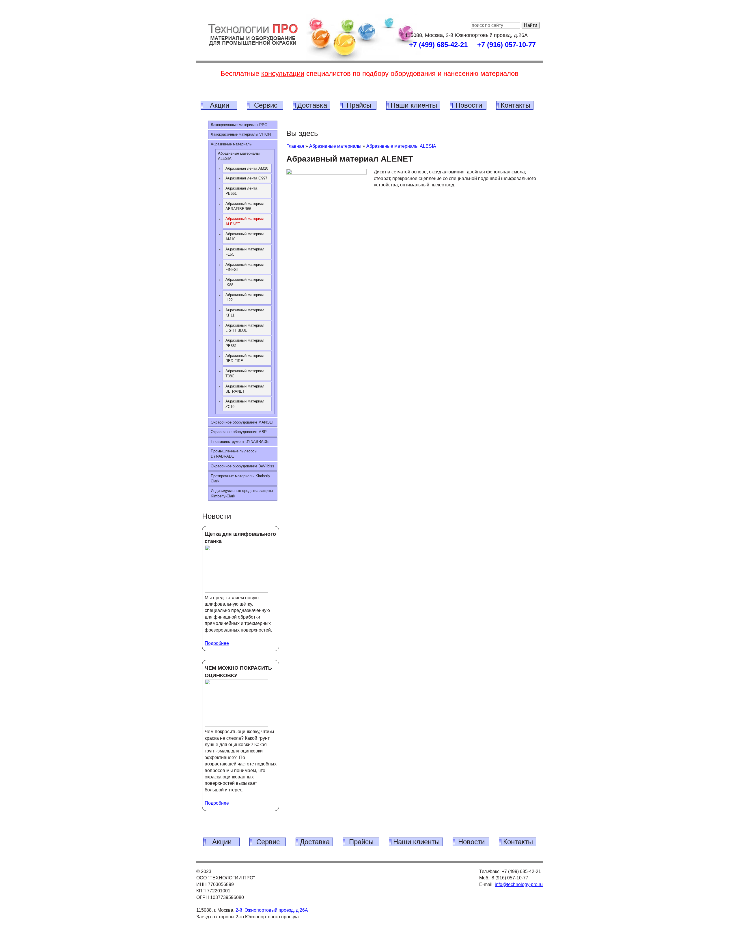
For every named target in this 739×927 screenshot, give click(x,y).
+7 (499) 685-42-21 (438, 44)
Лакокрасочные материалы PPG (239, 125)
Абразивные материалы (335, 146)
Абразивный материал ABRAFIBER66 (244, 206)
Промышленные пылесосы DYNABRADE (234, 453)
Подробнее (217, 643)
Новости (469, 105)
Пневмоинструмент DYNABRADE (240, 441)
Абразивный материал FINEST (244, 267)
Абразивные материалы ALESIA (401, 146)
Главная (295, 146)
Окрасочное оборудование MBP (239, 432)
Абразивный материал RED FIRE (244, 358)
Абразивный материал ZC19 (244, 404)
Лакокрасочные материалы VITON (241, 134)
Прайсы (359, 105)
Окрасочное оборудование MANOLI (242, 422)
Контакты (515, 105)
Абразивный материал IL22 (244, 297)
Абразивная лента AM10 (246, 168)
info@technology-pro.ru (519, 884)
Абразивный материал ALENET (244, 221)
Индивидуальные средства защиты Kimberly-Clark (242, 493)
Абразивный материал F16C (244, 251)
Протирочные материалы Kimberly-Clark (241, 478)
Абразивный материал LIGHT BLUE (244, 328)
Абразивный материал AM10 (244, 236)
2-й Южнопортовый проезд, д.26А (272, 910)
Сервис (265, 105)
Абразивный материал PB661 (244, 343)
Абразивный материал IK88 (244, 282)
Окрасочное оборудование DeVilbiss (242, 466)
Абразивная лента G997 (246, 178)
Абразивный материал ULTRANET (244, 389)
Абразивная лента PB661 (241, 191)
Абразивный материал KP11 (244, 312)
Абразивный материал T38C (244, 373)
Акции (219, 105)
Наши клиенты (414, 105)
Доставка (312, 105)
